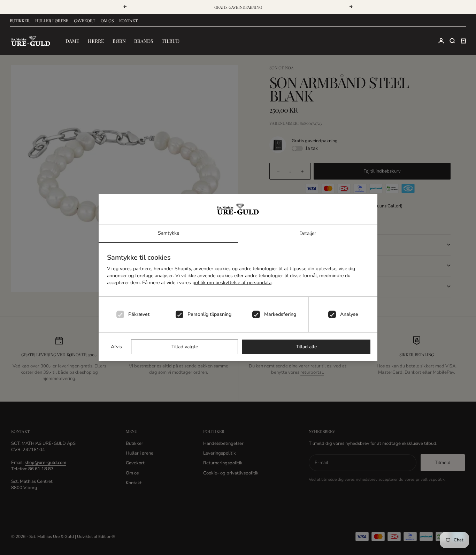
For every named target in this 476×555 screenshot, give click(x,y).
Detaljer (307, 233)
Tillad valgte (184, 346)
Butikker (20, 20)
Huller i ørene (51, 20)
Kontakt (128, 20)
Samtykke (168, 233)
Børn (119, 41)
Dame (72, 41)
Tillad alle (306, 346)
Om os (107, 20)
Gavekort (84, 20)
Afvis (116, 346)
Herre (96, 41)
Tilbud (170, 41)
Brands (143, 41)
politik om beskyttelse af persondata (231, 282)
